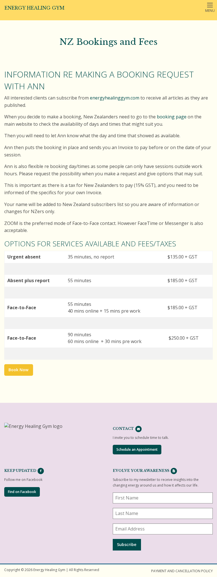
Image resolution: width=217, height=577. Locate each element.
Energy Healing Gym (34, 8)
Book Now (18, 369)
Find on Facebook (22, 491)
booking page (171, 117)
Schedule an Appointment (137, 449)
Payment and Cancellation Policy (182, 571)
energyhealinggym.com (114, 98)
